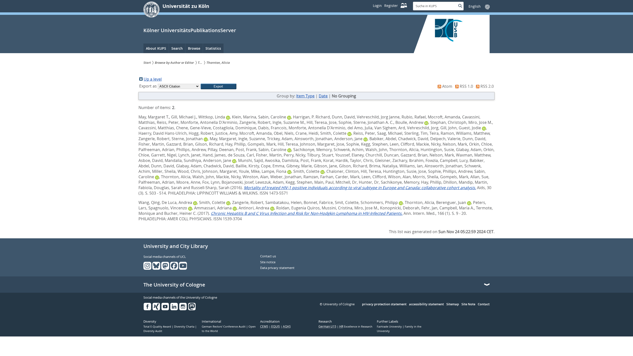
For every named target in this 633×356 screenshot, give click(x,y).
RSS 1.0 (466, 86)
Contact (484, 304)
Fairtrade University (390, 326)
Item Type (305, 96)
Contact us (268, 256)
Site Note (468, 304)
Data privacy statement (277, 268)
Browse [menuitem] (194, 48)
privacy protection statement (384, 304)
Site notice (267, 262)
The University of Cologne (174, 285)
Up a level (153, 79)
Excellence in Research (355, 326)
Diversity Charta (184, 326)
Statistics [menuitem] (213, 48)
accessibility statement (426, 304)
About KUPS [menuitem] (156, 48)
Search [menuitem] (177, 48)
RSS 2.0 (487, 86)
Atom (447, 86)
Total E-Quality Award (157, 326)
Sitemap (452, 304)
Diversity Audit (152, 331)
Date (323, 96)
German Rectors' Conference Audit (224, 326)
